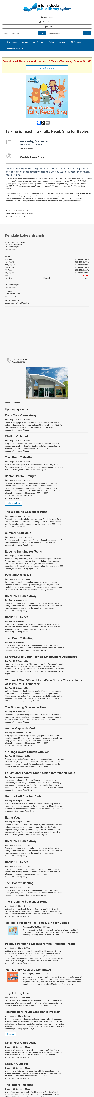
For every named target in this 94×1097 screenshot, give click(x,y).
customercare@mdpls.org (15, 242)
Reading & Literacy (20, 213)
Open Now (47, 26)
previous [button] (8, 278)
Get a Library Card (48, 22)
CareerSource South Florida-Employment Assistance (41, 657)
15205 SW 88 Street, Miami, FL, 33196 (20, 360)
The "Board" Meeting (19, 457)
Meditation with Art (18, 575)
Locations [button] (25, 42)
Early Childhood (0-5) (21, 210)
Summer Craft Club (18, 533)
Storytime (13, 217)
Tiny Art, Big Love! (17, 993)
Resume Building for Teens (23, 551)
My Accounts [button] (76, 42)
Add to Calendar (26, 148)
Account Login (47, 17)
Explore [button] (51, 42)
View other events (47, 68)
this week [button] (46, 278)
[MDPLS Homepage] (47, 7)
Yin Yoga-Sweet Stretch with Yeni (27, 752)
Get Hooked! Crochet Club (23, 796)
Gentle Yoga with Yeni (20, 728)
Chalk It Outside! (16, 436)
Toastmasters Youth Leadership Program (33, 1012)
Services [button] (63, 42)
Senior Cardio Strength (20, 476)
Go (42, 33)
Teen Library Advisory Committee (28, 969)
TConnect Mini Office (44, 682)
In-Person (30, 213)
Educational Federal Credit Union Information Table (40, 773)
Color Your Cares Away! (21, 415)
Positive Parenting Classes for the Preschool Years (40, 944)
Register (10, 1034)
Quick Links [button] (11, 42)
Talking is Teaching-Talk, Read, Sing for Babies (37, 923)
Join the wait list (13, 503)
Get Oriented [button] (38, 42)
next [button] (86, 278)
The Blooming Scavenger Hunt (26, 512)
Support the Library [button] (14, 48)
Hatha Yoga (12, 817)
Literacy (19, 217)
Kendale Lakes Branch (33, 157)
